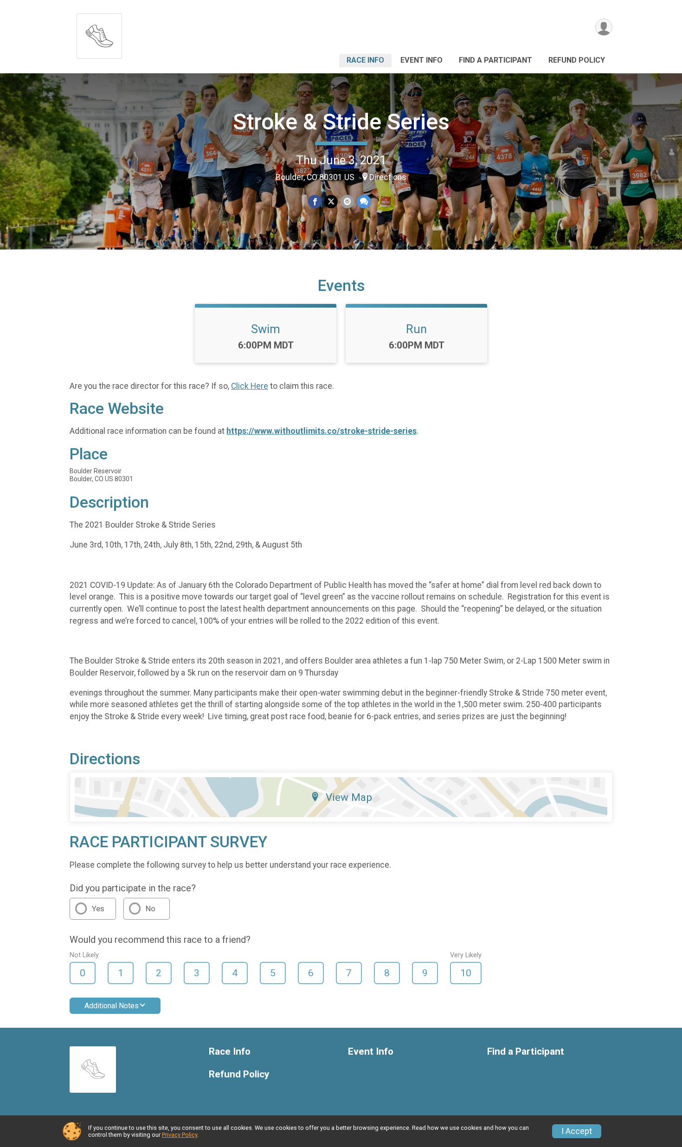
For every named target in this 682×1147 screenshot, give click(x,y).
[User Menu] (603, 27)
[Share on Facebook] (315, 201)
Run (416, 329)
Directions (387, 177)
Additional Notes (111, 1005)
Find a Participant (495, 60)
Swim (265, 329)
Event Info (421, 60)
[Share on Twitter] (331, 201)
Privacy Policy (179, 1134)
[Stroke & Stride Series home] (99, 34)
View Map (349, 797)
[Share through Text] (364, 201)
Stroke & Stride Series (341, 122)
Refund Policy (576, 60)
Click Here (249, 386)
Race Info (365, 60)
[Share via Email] (347, 201)
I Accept (576, 1131)
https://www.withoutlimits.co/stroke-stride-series (321, 431)
